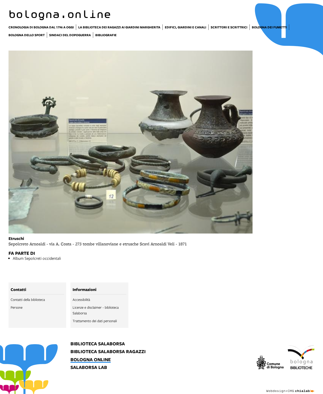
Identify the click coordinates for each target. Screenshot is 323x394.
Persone (16, 307)
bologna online (90, 360)
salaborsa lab (88, 367)
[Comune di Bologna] (270, 363)
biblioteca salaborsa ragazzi (108, 352)
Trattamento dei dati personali (95, 320)
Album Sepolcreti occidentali (37, 258)
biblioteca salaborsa (97, 344)
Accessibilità (81, 299)
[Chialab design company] (290, 387)
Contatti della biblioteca (28, 299)
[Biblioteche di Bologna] (301, 358)
